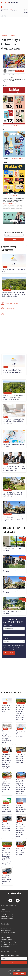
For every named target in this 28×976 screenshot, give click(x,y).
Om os (3, 909)
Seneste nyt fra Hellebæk (8, 928)
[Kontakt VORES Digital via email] (18, 900)
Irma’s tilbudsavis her (17, 158)
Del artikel (18, 71)
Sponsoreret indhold (6, 946)
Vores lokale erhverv (6, 930)
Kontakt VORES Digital (7, 916)
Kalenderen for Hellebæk (8, 932)
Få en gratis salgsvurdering (8, 942)
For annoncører (5, 912)
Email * (5, 632)
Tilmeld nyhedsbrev (19, 973)
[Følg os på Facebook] (10, 900)
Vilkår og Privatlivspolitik (8, 914)
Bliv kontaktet (9, 653)
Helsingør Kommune (6, 939)
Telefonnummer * (8, 625)
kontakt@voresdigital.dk (9, 203)
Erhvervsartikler (5, 937)
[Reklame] (14, 218)
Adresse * (5, 638)
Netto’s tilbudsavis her (17, 196)
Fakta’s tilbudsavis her (17, 126)
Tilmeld (14, 239)
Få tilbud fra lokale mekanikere (9, 944)
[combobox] (4, 642)
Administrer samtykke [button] (7, 918)
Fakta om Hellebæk (6, 935)
